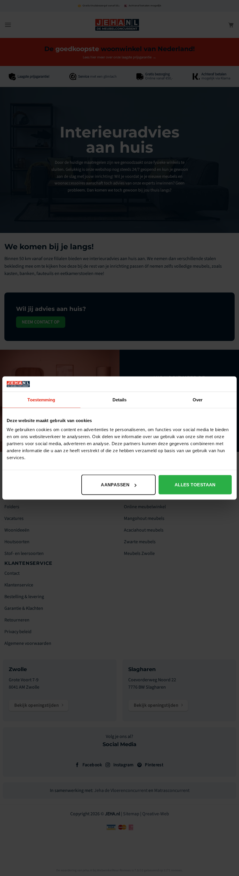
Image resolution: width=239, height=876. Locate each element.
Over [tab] (198, 399)
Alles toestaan (195, 484)
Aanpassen (115, 484)
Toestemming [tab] (41, 399)
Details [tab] (120, 399)
